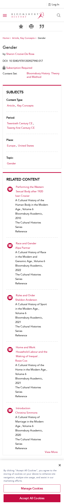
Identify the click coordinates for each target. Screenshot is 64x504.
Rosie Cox (21, 360)
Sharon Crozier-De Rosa (20, 54)
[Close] (60, 465)
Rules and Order (25, 295)
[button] (31, 26)
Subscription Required (19, 67)
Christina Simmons (26, 412)
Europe (11, 145)
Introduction (23, 408)
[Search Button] (58, 15)
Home (6, 38)
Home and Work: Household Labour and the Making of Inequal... (31, 352)
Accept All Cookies (32, 498)
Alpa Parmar (22, 247)
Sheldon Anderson (26, 299)
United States (26, 145)
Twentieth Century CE (20, 123)
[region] (32, 482)
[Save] (20, 26)
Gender (11, 163)
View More (51, 452)
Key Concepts (27, 38)
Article (15, 38)
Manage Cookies (32, 488)
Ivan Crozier (22, 195)
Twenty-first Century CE (21, 127)
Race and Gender (26, 243)
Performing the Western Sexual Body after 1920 (30, 189)
